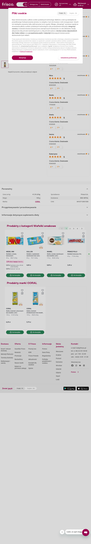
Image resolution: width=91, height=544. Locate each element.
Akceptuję (22, 58)
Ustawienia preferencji (69, 58)
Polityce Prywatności (26, 51)
